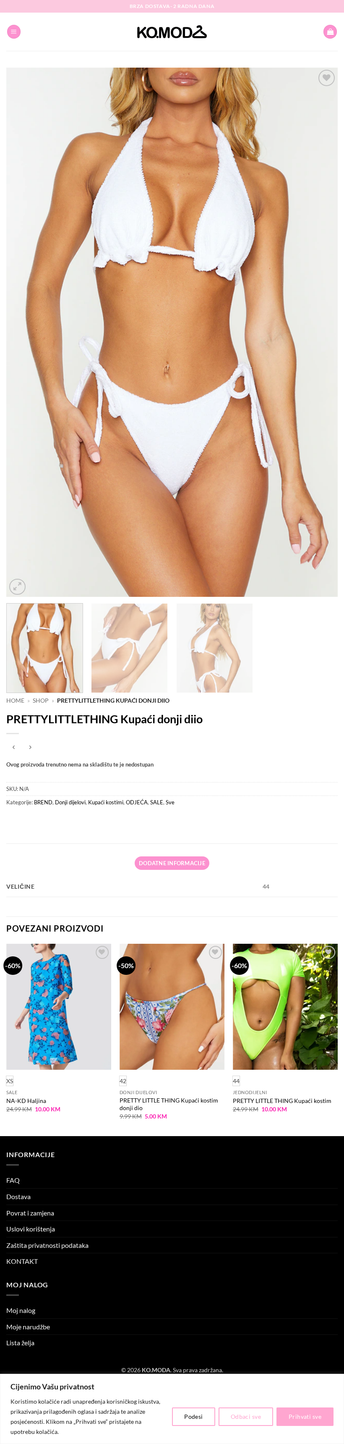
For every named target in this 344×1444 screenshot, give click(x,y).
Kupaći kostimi (105, 802)
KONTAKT (22, 1261)
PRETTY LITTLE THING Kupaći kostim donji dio (169, 1104)
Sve (170, 802)
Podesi (193, 1416)
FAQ (13, 1180)
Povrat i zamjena (30, 1213)
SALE (156, 802)
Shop (41, 700)
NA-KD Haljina (26, 1100)
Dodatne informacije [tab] (172, 863)
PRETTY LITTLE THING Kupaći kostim (282, 1100)
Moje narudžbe (28, 1327)
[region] (172, 1409)
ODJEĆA (137, 802)
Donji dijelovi (70, 802)
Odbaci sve (246, 1416)
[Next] (320, 332)
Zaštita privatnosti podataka (47, 1245)
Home (15, 700)
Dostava (18, 1196)
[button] (14, 32)
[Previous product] (29, 747)
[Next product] (13, 747)
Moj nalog (20, 1310)
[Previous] (23, 332)
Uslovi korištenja (30, 1229)
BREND (43, 802)
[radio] (123, 1081)
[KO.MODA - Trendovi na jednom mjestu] (172, 32)
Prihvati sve (305, 1416)
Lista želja (20, 1343)
